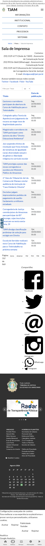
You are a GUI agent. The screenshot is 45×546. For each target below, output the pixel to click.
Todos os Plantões (28, 442)
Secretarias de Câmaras (29, 432)
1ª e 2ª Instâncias (27, 440)
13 (26, 479)
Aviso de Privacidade (28, 456)
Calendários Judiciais (28, 438)
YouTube (29, 81)
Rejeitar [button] (15, 525)
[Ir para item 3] (23, 419)
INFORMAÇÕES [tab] (22, 15)
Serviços (21, 544)
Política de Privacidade (29, 449)
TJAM (12, 9)
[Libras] (2, 219)
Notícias (12, 544)
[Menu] (42, 9)
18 (18, 482)
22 (33, 482)
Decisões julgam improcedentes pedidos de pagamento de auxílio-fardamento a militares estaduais (14, 198)
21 (29, 482)
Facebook (14, 81)
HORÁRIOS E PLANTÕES (30, 429)
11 (18, 479)
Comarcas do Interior (13, 449)
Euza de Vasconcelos (13, 440)
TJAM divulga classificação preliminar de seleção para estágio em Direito (14, 232)
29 (33, 485)
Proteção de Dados (28, 451)
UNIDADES (10, 429)
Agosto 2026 (15, 465)
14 (29, 479)
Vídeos (40, 544)
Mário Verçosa (11, 436)
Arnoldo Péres (11, 432)
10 (14, 479)
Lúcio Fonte (10, 442)
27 (26, 485)
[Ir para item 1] (19, 419)
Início (12, 256)
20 (26, 482)
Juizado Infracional (12, 445)
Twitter (5, 81)
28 (29, 485)
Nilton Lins (9, 447)
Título (5, 96)
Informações (30, 544)
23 (10, 485)
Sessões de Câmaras (28, 445)
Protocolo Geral (27, 434)
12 (21, 479)
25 (18, 485)
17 (14, 482)
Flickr (21, 81)
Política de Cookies (28, 453)
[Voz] (2, 223)
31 (14, 487)
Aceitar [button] (5, 525)
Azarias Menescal (12, 438)
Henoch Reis (10, 434)
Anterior (20, 256)
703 (32, 256)
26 (21, 485)
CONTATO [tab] (22, 26)
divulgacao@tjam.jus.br (33, 74)
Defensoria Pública (28, 436)
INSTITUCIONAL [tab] (22, 20)
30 (10, 487)
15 (33, 479)
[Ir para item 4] (25, 419)
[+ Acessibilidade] (2, 226)
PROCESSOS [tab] (22, 31)
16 (10, 482)
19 (21, 482)
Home (5, 544)
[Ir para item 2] (21, 419)
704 (37, 256)
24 (14, 485)
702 (26, 256)
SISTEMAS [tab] (22, 37)
